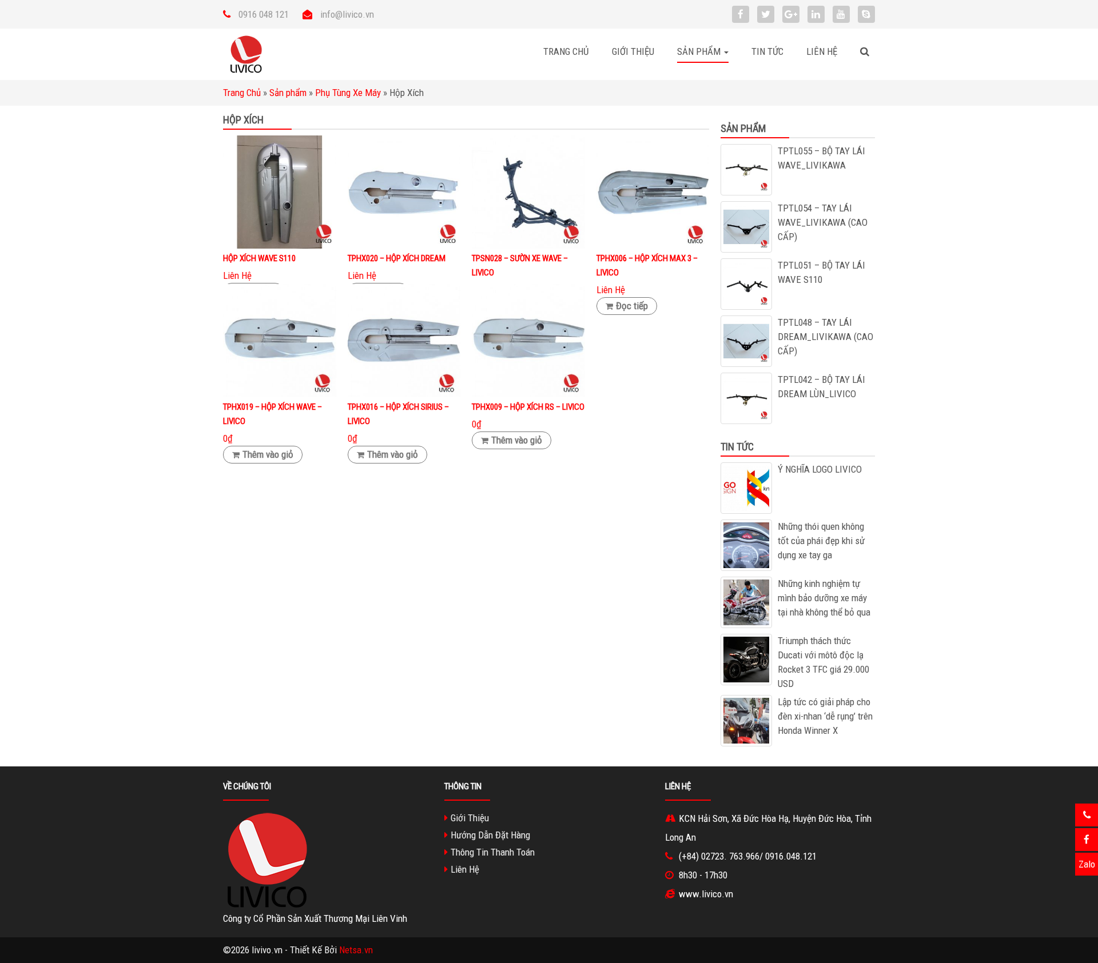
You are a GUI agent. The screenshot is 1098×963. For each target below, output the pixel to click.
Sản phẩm (288, 92)
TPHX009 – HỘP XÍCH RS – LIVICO (528, 407)
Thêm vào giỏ (267, 454)
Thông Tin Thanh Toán (493, 852)
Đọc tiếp (632, 305)
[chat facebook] (1086, 839)
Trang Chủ (566, 51)
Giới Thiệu (633, 51)
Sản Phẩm (700, 51)
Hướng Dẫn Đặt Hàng (490, 835)
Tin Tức (767, 51)
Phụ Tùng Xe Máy (348, 92)
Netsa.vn (356, 950)
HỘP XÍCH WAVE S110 (259, 258)
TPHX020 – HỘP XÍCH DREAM (396, 258)
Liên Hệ (821, 51)
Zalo (1087, 864)
